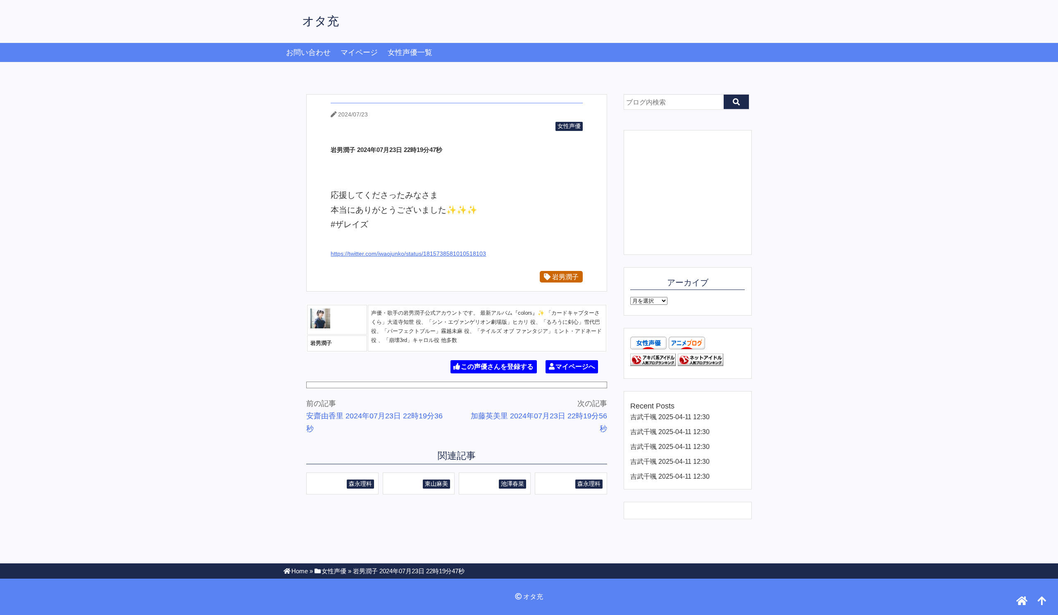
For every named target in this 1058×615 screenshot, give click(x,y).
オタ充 (320, 21)
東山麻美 (436, 483)
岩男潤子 (564, 276)
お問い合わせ (308, 52)
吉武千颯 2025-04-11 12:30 (670, 416)
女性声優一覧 (410, 52)
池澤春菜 (512, 483)
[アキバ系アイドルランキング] (653, 363)
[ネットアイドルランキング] (700, 363)
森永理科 (360, 483)
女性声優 (569, 126)
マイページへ (575, 366)
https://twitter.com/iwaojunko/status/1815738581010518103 (408, 253)
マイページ (359, 52)
